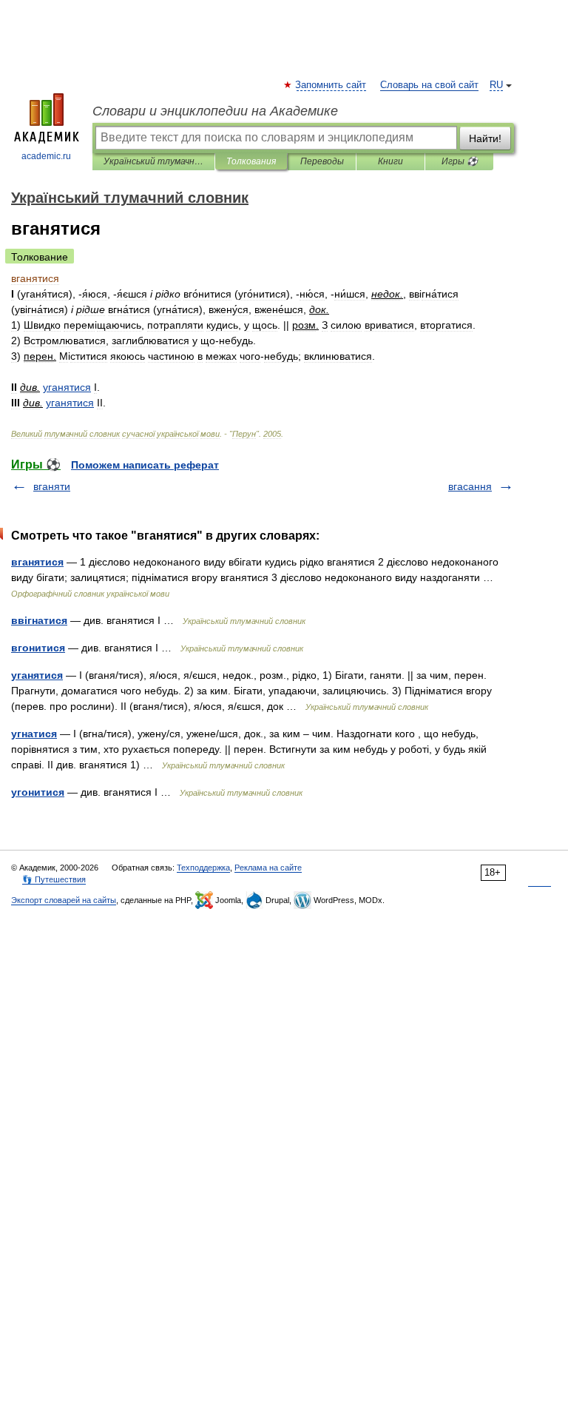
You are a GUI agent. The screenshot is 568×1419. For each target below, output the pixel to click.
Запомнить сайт (331, 85)
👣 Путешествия (54, 879)
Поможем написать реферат (145, 465)
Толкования (251, 161)
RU (496, 85)
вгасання (470, 486)
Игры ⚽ (460, 161)
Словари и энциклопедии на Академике (215, 111)
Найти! (485, 138)
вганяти (51, 486)
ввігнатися (39, 620)
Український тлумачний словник (153, 161)
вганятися (37, 562)
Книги (390, 161)
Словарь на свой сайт (429, 85)
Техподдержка (203, 867)
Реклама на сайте (268, 867)
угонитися (37, 792)
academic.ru (46, 156)
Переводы (322, 161)
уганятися (37, 675)
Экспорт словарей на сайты (63, 900)
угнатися (34, 733)
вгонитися (38, 648)
